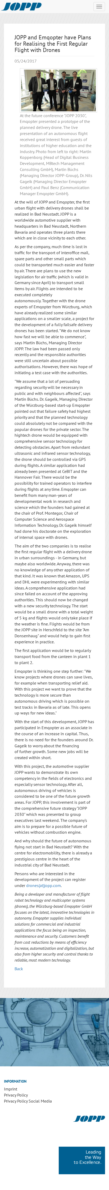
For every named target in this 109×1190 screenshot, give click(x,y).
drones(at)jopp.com (43, 885)
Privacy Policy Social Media (28, 1101)
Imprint (10, 1089)
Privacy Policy (16, 1095)
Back (19, 968)
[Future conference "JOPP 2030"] (58, 90)
